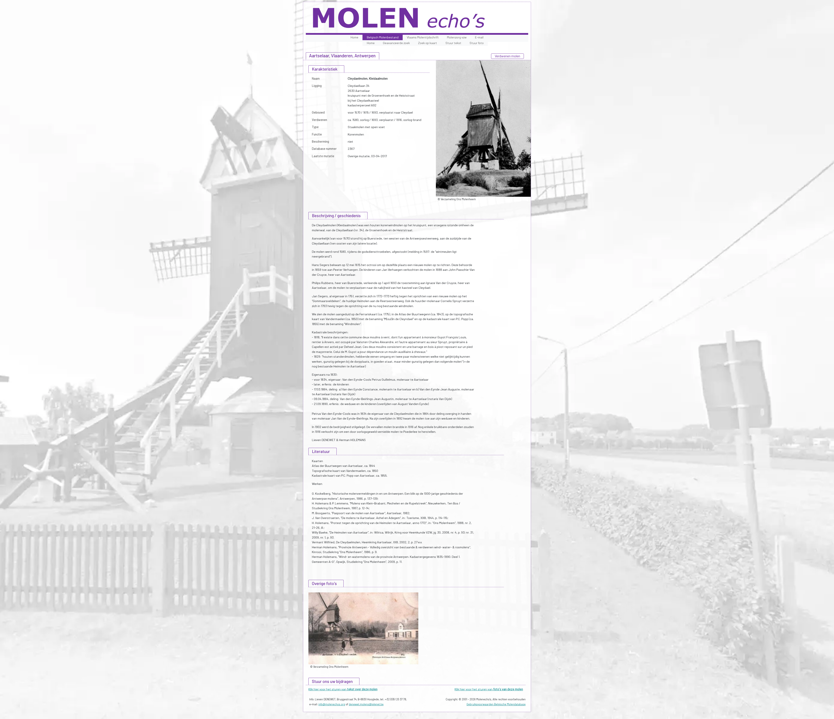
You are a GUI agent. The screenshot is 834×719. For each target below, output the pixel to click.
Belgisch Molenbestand (383, 37)
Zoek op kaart (427, 43)
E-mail (479, 37)
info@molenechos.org (331, 704)
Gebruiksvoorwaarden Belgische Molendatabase (496, 704)
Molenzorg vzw (457, 37)
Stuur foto (477, 43)
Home (354, 37)
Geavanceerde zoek (396, 43)
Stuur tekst (453, 43)
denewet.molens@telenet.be (366, 704)
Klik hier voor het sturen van (342, 689)
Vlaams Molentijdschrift (423, 37)
